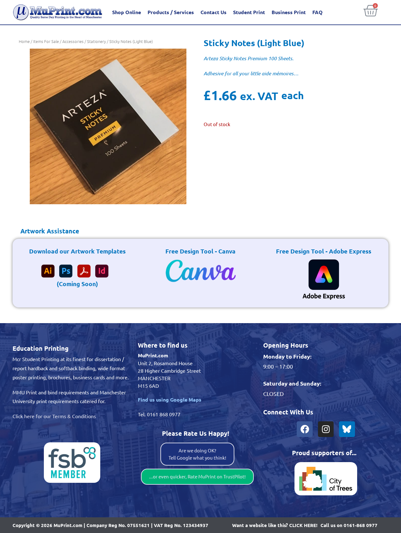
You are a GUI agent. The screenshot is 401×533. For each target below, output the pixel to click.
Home (24, 41)
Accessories (73, 41)
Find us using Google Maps (169, 399)
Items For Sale (46, 41)
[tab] (46, 231)
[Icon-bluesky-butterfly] (347, 429)
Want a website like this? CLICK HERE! (274, 525)
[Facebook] (304, 429)
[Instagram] (326, 429)
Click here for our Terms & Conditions (54, 416)
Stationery (96, 41)
